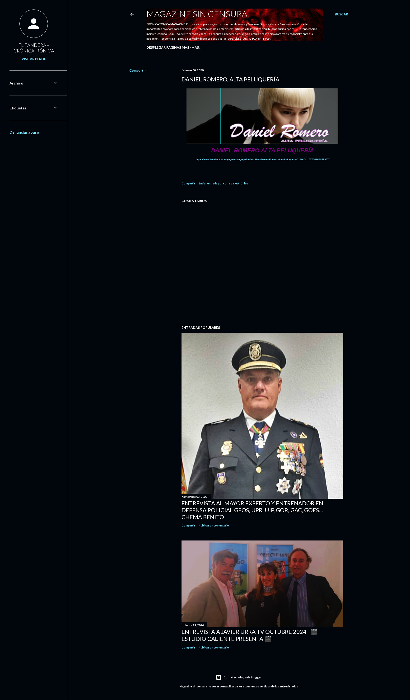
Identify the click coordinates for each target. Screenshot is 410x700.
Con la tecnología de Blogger (242, 677)
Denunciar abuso (24, 132)
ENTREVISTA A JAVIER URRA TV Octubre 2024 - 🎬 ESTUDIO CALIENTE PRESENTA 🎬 (250, 635)
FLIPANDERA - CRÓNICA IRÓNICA (34, 47)
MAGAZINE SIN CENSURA (196, 14)
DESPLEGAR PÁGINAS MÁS (167, 47)
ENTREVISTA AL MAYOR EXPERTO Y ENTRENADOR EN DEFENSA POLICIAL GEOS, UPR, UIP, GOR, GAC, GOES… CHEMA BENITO (252, 510)
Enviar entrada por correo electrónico (223, 183)
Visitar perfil (34, 59)
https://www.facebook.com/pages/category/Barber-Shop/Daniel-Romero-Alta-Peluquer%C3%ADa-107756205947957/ (262, 159)
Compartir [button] (137, 70)
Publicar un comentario (214, 525)
